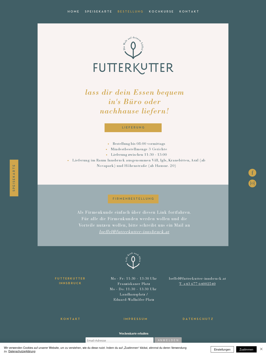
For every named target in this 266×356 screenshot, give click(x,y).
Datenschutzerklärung (21, 351)
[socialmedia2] (252, 173)
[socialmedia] (252, 183)
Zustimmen (246, 349)
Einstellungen (222, 349)
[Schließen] (261, 349)
